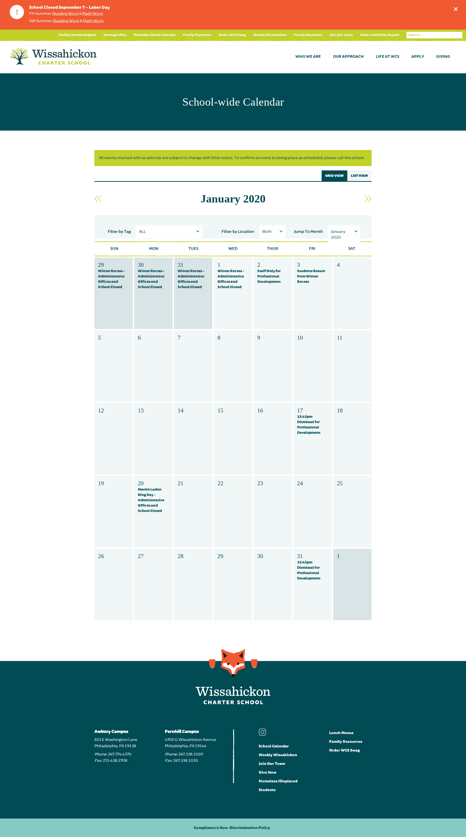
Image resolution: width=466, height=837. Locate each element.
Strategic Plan (114, 35)
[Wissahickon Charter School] (53, 56)
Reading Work (65, 14)
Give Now (267, 772)
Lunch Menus (341, 733)
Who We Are (308, 57)
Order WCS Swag (232, 35)
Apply (417, 57)
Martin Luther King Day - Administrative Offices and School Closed (151, 500)
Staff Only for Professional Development (269, 276)
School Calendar (274, 746)
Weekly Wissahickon (269, 35)
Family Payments (197, 35)
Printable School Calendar (154, 35)
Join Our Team (341, 35)
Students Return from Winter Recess (311, 276)
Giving (443, 57)
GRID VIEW (334, 175)
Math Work (92, 14)
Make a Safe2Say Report (379, 35)
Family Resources (308, 35)
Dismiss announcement (455, 9)
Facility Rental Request (77, 35)
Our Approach (348, 57)
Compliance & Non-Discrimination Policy (232, 828)
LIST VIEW (359, 175)
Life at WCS (387, 57)
